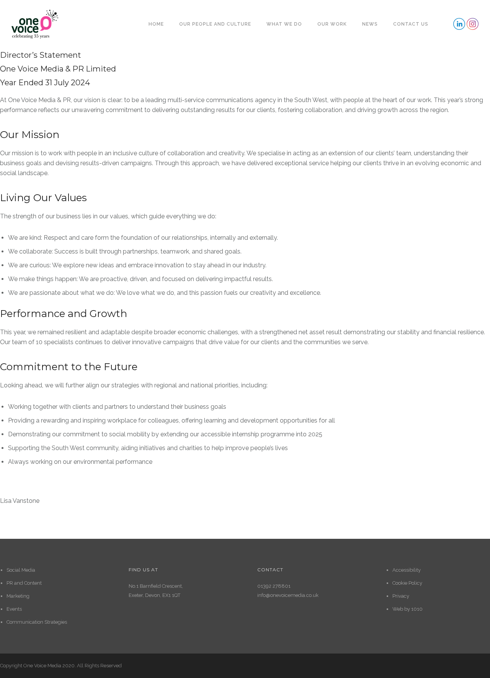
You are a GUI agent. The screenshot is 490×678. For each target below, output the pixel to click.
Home (156, 24)
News (370, 24)
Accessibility (406, 570)
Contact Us (410, 24)
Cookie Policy (407, 583)
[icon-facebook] (459, 24)
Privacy (400, 596)
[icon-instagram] (473, 24)
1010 (417, 609)
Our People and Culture (215, 24)
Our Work (332, 24)
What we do (284, 24)
